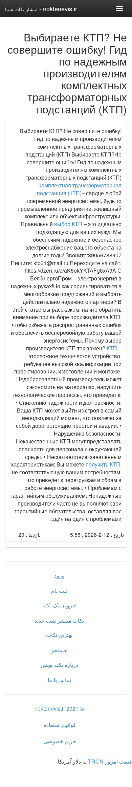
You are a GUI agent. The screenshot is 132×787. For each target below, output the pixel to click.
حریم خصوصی (59, 741)
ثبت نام (59, 590)
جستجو (59, 650)
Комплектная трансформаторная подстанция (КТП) (79, 189)
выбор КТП (68, 224)
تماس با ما (59, 680)
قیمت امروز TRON (110, 761)
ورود (59, 575)
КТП (112, 348)
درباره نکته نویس (59, 665)
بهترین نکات (59, 635)
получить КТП (103, 464)
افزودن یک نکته (59, 605)
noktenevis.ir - (41, 8)
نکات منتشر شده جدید (59, 620)
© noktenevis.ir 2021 (59, 708)
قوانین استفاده (60, 725)
